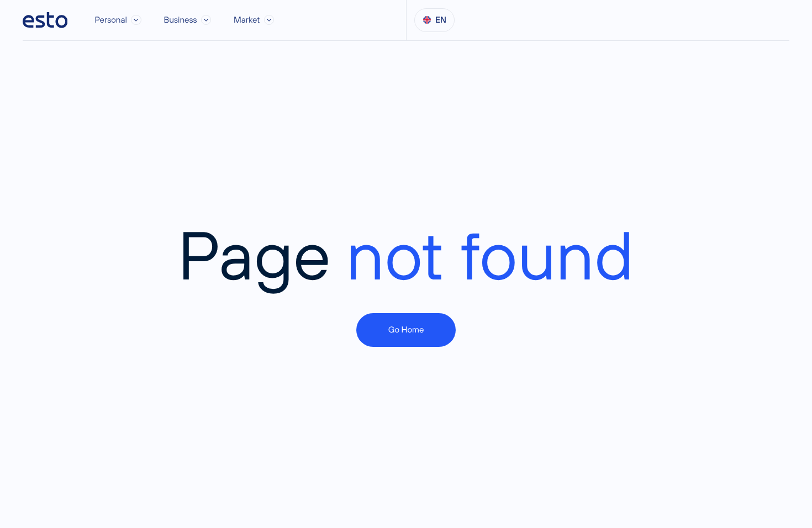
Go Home (406, 330)
